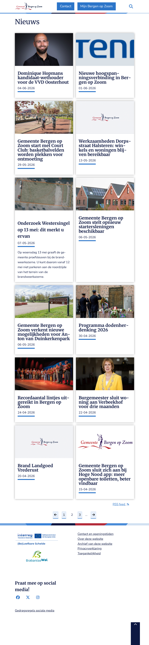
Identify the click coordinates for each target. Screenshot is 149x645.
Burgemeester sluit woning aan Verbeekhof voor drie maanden (104, 402)
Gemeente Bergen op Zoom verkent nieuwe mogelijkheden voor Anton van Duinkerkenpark (44, 332)
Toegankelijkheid (89, 553)
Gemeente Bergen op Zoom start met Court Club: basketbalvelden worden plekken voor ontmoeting (41, 150)
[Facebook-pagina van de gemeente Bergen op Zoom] (18, 597)
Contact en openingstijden (96, 534)
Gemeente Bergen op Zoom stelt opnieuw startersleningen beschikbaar (101, 225)
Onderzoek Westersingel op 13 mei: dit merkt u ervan (44, 230)
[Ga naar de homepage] (28, 6)
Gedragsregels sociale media (34, 610)
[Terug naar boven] (135, 633)
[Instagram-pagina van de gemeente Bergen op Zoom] (38, 597)
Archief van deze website (95, 544)
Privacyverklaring (90, 548)
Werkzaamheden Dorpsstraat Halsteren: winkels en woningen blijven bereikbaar (105, 148)
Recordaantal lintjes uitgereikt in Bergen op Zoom (43, 402)
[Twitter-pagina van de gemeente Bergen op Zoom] (28, 597)
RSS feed (119, 504)
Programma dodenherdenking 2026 (104, 327)
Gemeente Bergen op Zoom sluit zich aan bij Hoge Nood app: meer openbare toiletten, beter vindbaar (105, 475)
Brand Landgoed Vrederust (35, 468)
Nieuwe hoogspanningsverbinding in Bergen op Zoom (105, 77)
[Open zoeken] (131, 6)
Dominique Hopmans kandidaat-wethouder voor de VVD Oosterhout (43, 77)
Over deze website (90, 539)
